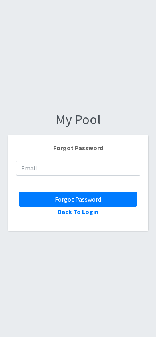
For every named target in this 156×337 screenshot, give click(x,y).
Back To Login (78, 212)
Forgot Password (78, 199)
